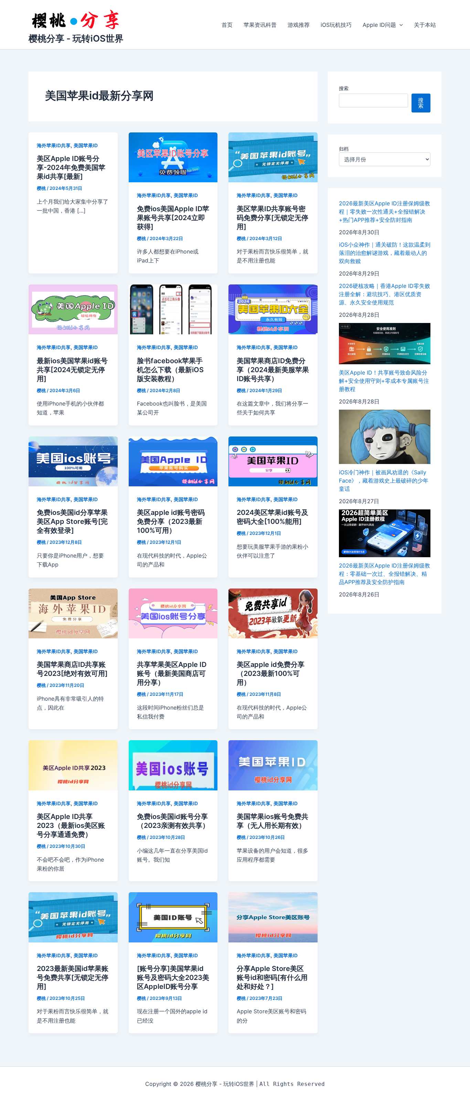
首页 (227, 24)
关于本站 (425, 24)
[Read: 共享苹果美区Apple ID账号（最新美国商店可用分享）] (173, 612)
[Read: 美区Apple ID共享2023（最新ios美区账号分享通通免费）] (73, 765)
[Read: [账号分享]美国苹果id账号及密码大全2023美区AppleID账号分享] (173, 916)
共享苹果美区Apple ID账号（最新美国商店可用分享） (171, 673)
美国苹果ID (86, 145)
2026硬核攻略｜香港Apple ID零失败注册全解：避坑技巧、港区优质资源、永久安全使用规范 (384, 294)
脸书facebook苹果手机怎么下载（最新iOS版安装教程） (170, 370)
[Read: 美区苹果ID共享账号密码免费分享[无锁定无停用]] (273, 156)
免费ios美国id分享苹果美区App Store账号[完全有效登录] (72, 521)
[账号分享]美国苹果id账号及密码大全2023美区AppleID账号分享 (173, 977)
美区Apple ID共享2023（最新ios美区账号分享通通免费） (71, 825)
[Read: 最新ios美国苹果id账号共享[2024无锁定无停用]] (73, 308)
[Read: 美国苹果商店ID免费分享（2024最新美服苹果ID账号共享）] (273, 308)
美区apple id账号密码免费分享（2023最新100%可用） (171, 521)
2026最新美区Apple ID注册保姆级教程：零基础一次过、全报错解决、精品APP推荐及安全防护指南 (384, 573)
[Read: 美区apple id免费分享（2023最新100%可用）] (273, 612)
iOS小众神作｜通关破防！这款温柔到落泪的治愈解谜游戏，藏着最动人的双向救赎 (384, 253)
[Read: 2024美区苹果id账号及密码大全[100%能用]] (273, 460)
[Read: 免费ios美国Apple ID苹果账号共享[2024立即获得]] (173, 156)
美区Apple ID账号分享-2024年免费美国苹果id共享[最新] (71, 167)
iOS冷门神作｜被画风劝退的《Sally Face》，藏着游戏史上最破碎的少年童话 (383, 480)
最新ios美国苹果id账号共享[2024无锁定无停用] (72, 370)
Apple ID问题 (379, 24)
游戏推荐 (299, 24)
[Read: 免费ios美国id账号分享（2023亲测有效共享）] (173, 765)
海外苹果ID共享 (54, 145)
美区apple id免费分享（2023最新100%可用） (271, 673)
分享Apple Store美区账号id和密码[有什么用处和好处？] (272, 977)
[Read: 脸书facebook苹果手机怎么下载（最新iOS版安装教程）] (173, 308)
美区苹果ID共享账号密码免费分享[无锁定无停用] (272, 218)
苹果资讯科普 (260, 24)
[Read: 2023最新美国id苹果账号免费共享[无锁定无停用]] (73, 916)
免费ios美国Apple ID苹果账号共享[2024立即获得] (173, 218)
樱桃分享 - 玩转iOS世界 (76, 38)
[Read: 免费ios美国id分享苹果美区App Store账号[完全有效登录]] (73, 460)
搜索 (344, 88)
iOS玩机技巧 (336, 24)
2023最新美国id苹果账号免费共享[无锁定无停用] (72, 977)
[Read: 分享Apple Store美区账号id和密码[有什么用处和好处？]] (273, 916)
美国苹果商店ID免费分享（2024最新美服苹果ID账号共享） (273, 370)
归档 (344, 149)
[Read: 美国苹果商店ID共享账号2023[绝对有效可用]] (73, 612)
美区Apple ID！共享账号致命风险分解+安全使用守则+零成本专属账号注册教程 (384, 380)
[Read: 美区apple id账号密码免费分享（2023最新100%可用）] (173, 460)
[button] (399, 25)
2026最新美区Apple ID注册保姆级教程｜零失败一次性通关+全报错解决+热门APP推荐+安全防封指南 (384, 211)
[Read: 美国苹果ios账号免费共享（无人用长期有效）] (273, 765)
